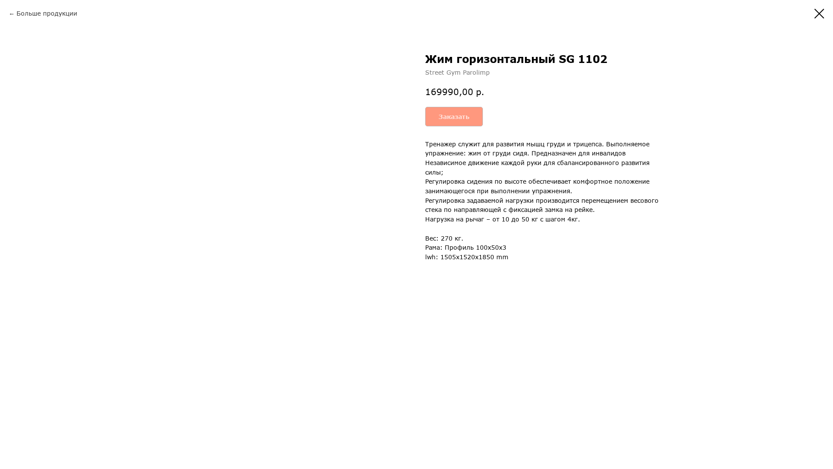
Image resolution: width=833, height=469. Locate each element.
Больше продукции (46, 13)
